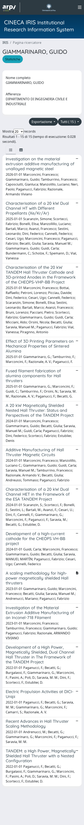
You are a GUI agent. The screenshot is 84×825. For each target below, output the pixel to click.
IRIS (5, 42)
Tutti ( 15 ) (68, 121)
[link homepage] (11, 7)
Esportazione (42, 121)
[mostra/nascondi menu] (80, 7)
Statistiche (12, 59)
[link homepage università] (49, 7)
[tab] (11, 150)
